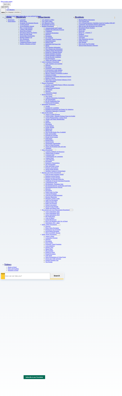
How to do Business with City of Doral (56, 221)
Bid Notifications (50, 216)
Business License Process (52, 176)
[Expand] (14, 17)
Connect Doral (49, 158)
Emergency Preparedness (52, 163)
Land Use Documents (51, 200)
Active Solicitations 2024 (52, 215)
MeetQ (47, 45)
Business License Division (52, 177)
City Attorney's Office (48, 20)
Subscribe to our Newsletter (34, 377)
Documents (48, 36)
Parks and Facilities (50, 134)
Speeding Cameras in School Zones (55, 171)
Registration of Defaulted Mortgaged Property (58, 76)
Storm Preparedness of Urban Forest (55, 257)
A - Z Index (40, 382)
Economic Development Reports (29, 23)
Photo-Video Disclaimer (52, 228)
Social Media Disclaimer (52, 231)
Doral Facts (11, 20)
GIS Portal (82, 37)
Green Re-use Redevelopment (53, 195)
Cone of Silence (49, 218)
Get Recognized (24, 24)
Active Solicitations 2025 (52, 213)
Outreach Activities (50, 75)
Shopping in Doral (13, 270)
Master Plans (49, 249)
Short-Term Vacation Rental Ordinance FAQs (58, 79)
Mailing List (48, 129)
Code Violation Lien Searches (53, 63)
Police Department (47, 150)
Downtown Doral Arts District (28, 32)
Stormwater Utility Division (53, 259)
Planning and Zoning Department (51, 172)
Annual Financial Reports (52, 88)
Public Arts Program (51, 203)
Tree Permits (48, 262)
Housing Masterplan (51, 197)
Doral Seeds (23, 21)
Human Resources (47, 94)
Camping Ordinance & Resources (54, 151)
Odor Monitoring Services (86, 39)
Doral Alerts (82, 29)
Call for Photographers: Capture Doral (56, 117)
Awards (47, 106)
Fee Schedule (49, 37)
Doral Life (82, 31)
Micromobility (49, 250)
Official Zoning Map (51, 202)
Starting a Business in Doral (28, 44)
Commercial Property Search (28, 42)
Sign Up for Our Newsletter (86, 44)
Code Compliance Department (50, 62)
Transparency (8, 342)
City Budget (48, 89)
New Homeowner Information (54, 49)
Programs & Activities (51, 135)
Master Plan (48, 130)
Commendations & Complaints (54, 156)
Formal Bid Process (50, 219)
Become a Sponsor (9, 364)
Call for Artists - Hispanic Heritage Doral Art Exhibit (60, 116)
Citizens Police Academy (52, 153)
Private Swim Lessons (51, 137)
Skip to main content (6, 1)
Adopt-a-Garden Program (52, 114)
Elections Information (10, 362)
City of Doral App (84, 21)
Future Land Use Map (51, 192)
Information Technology (48, 104)
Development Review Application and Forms (58, 185)
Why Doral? (48, 96)
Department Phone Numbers (87, 28)
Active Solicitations (9, 335)
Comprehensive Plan (51, 182)
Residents (79, 17)
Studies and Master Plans (52, 208)
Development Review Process (53, 187)
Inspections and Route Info (53, 44)
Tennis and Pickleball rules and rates (55, 146)
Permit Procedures (50, 254)
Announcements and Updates (53, 28)
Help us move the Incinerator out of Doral (90, 26)
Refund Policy (49, 140)
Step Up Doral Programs (52, 145)
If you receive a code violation (53, 70)
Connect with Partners (26, 29)
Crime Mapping (49, 159)
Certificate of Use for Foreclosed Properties (57, 181)
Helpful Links (49, 42)
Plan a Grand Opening (26, 28)
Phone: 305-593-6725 (7, 322)
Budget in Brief (49, 86)
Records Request (50, 58)
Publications (48, 138)
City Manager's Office (48, 23)
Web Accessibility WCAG (52, 233)
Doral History (12, 21)
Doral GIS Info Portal (26, 34)
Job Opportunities (50, 99)
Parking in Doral (50, 252)
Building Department (48, 26)
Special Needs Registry (51, 169)
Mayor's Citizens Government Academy (56, 73)
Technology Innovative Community (55, 111)
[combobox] (12, 12)
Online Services (83, 40)
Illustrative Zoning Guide (52, 198)
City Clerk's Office (47, 21)
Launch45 (23, 20)
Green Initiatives (50, 246)
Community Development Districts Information (92, 24)
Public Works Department (49, 234)
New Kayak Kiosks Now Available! (55, 132)
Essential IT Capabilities (52, 108)
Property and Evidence (51, 168)
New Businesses (24, 39)
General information (51, 193)
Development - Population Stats (54, 184)
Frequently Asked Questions (53, 39)
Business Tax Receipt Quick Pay (54, 179)
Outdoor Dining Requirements (54, 50)
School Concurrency (51, 205)
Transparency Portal (51, 93)
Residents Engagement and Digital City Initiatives (59, 109)
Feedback (81, 34)
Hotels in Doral (12, 267)
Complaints (48, 31)
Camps (47, 121)
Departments (44, 17)
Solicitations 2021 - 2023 (52, 223)
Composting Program (51, 238)
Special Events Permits (51, 206)
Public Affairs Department (49, 224)
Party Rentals (82, 42)
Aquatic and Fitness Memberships (54, 119)
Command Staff (49, 155)
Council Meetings (9, 359)
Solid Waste (48, 255)
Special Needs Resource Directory (88, 45)
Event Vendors (49, 125)
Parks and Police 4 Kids (52, 166)
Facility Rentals (49, 127)
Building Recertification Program (54, 29)
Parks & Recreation (47, 112)
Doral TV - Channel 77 (85, 32)
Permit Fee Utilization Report (53, 52)
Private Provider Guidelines (53, 57)
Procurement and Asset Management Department (55, 210)
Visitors (7, 264)
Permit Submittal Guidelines (53, 55)
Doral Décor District (25, 31)
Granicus (23, 384)
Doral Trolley (49, 242)
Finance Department (47, 83)
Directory (48, 34)
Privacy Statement (23, 382)
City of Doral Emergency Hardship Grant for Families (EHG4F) (97, 23)
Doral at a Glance (25, 40)
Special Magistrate (50, 81)
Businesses (21, 17)
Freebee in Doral (83, 36)
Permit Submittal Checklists (53, 54)
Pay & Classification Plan (52, 101)
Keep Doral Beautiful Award (53, 71)
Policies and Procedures (52, 102)
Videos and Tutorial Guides (53, 60)
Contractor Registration (51, 33)
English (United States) (24, 8)
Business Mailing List (26, 37)
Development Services (48, 24)
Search (3, 273)
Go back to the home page (10, 293)
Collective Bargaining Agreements (55, 98)
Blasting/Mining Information (87, 20)
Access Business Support (27, 26)
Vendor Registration (10, 344)
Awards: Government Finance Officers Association (59, 85)
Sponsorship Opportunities (27, 36)
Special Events (49, 142)
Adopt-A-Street (49, 236)
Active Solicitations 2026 (52, 211)
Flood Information (50, 41)
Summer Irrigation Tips (51, 260)
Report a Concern (50, 78)
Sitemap (32, 382)
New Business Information (52, 47)
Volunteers (48, 148)
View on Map (4, 318)
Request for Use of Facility (53, 229)
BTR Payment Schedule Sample (54, 174)
